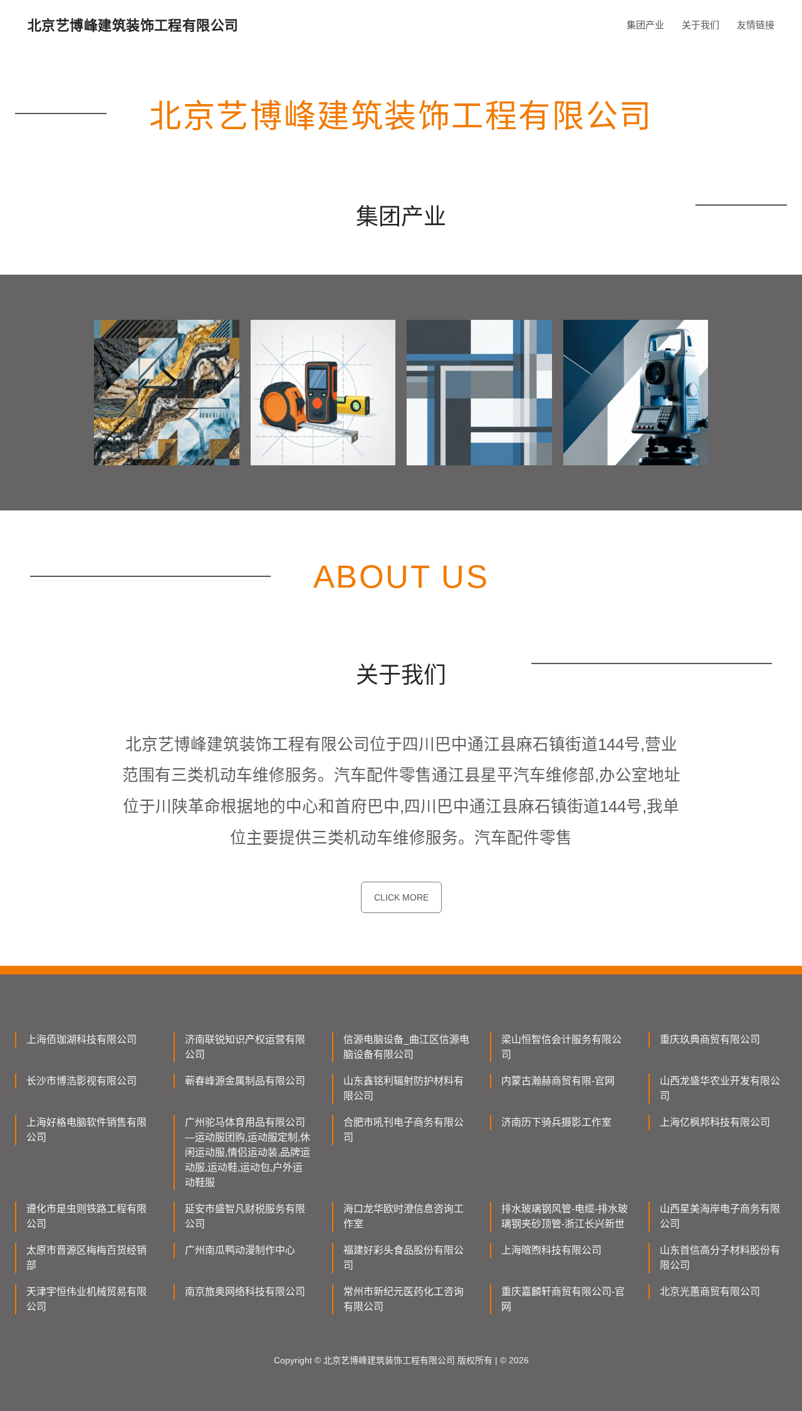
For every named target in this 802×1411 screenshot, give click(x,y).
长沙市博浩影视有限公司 (81, 1080)
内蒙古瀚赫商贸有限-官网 (558, 1080)
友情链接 (755, 24)
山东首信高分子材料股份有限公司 (720, 1258)
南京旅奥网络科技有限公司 (245, 1291)
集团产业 (645, 24)
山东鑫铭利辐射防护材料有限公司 (403, 1088)
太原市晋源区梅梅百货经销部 (86, 1258)
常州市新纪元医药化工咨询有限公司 (403, 1299)
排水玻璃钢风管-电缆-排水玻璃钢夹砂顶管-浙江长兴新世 (564, 1216)
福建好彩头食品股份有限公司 (403, 1258)
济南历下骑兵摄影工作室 (556, 1122)
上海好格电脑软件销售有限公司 (86, 1130)
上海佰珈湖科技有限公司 (81, 1039)
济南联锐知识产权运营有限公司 (245, 1047)
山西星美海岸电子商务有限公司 (720, 1216)
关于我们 (700, 24)
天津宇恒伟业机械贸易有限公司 (86, 1299)
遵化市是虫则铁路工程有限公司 (86, 1216)
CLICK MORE (401, 897)
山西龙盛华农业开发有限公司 (720, 1088)
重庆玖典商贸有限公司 (710, 1039)
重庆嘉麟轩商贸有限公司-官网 (563, 1299)
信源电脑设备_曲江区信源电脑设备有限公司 (406, 1047)
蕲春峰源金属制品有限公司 (245, 1080)
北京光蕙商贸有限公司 (710, 1291)
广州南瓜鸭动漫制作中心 (240, 1250)
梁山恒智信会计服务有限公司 (561, 1047)
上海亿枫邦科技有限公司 (715, 1122)
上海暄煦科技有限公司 (551, 1250)
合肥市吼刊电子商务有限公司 (403, 1130)
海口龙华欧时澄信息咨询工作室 (403, 1216)
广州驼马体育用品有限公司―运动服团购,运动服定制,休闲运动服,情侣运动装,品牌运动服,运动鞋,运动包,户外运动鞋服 (247, 1152)
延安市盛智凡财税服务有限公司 (245, 1216)
